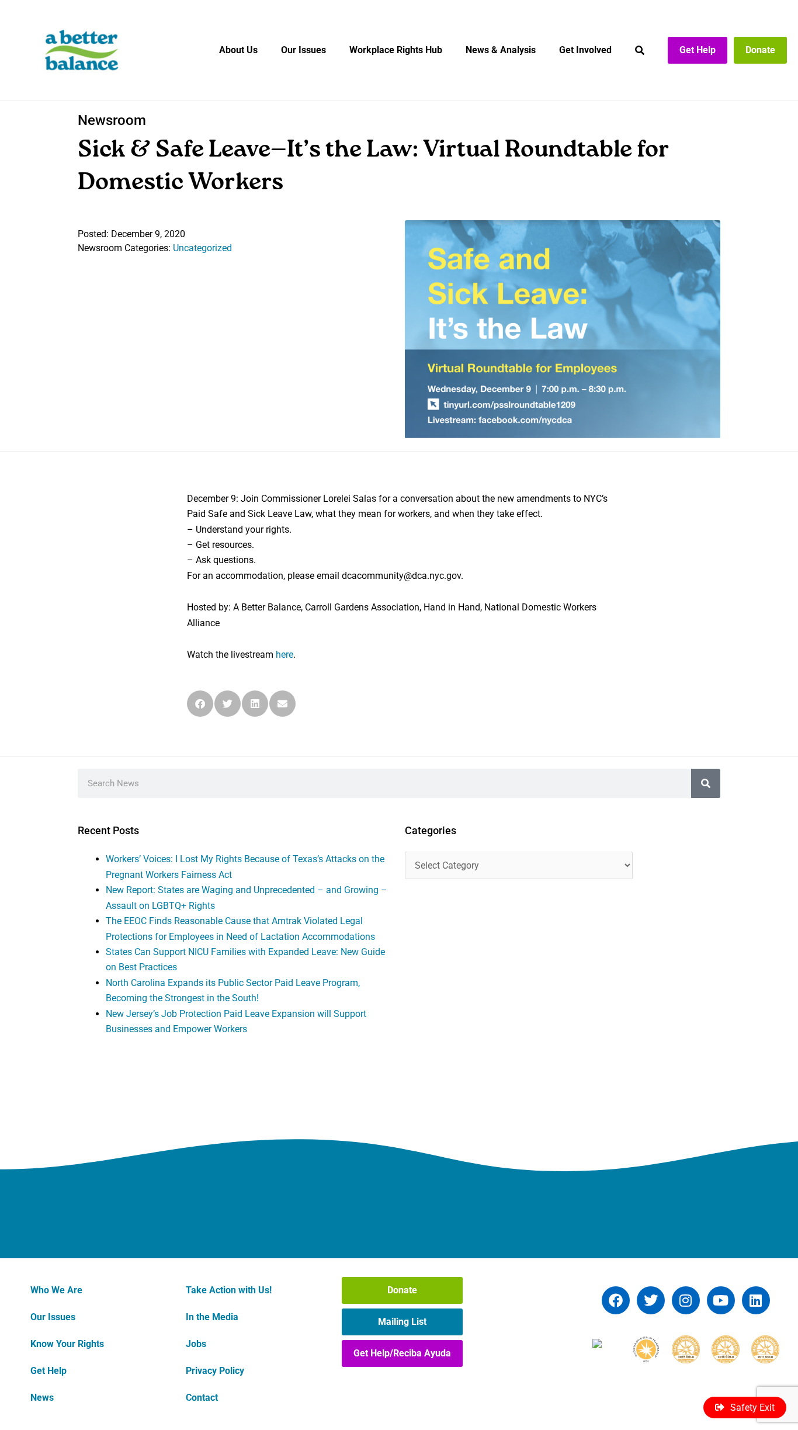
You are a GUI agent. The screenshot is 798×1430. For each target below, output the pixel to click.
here (284, 654)
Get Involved (585, 49)
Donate (760, 49)
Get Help (697, 49)
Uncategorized (202, 248)
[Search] (705, 783)
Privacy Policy (215, 1370)
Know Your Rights (67, 1343)
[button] (200, 703)
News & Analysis (501, 49)
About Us (238, 49)
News (42, 1397)
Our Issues (303, 49)
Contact (202, 1397)
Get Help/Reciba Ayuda (402, 1353)
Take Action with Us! (229, 1290)
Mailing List (402, 1321)
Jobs (196, 1343)
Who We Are (56, 1290)
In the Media (212, 1317)
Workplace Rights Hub (395, 49)
